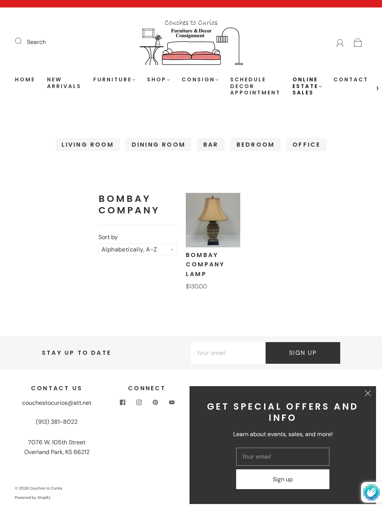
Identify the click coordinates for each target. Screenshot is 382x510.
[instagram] (139, 402)
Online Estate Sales (305, 86)
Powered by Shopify (33, 497)
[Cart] (358, 42)
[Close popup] (368, 394)
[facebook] (122, 402)
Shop (156, 79)
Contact (351, 79)
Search (36, 42)
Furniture (112, 79)
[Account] (340, 42)
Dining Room (158, 144)
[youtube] (171, 402)
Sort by (108, 237)
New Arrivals (64, 83)
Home (25, 79)
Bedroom (256, 144)
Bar (211, 144)
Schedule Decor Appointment (255, 86)
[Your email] (228, 353)
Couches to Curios (45, 488)
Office (306, 144)
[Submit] (23, 41)
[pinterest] (155, 402)
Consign (198, 79)
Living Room (88, 144)
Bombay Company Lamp (205, 264)
